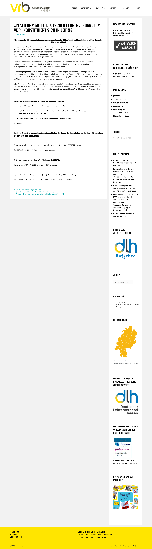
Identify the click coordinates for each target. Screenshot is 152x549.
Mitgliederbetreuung (121, 116)
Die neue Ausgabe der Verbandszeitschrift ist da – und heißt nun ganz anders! (124, 188)
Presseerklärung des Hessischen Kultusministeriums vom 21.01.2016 (40, 194)
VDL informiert (120, 302)
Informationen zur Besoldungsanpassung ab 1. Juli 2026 (124, 163)
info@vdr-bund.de (50, 180)
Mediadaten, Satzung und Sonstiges (126, 304)
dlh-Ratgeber (119, 307)
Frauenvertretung (120, 103)
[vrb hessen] (30, 7)
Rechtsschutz (118, 106)
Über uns (99, 8)
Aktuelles (85, 8)
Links (138, 8)
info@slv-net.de (36, 150)
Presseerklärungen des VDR (31, 190)
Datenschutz (137, 546)
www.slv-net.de (49, 150)
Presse (18, 190)
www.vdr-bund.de (65, 180)
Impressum (127, 546)
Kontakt (125, 8)
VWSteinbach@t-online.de (47, 165)
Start (74, 8)
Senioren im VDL (120, 99)
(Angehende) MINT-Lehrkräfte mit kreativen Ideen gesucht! (37, 192)
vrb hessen (20, 546)
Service (113, 8)
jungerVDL (117, 96)
